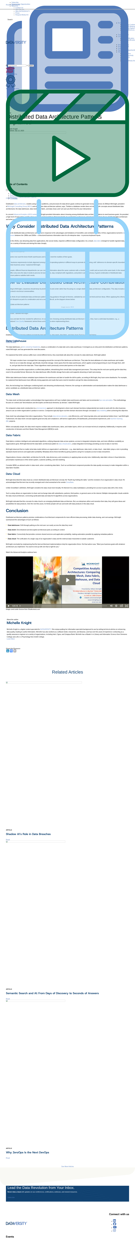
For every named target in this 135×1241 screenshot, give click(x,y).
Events (120, 23)
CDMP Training (11, 198)
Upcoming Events (12, 340)
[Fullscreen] (126, 606)
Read (8, 839)
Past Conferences (128, 30)
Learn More (11, 639)
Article (9, 830)
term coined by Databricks (31, 347)
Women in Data (123, 45)
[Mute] (111, 606)
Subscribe (15, 2)
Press (17, 13)
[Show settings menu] (116, 606)
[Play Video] (8, 606)
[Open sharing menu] (121, 606)
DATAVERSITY (45, 629)
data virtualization (65, 444)
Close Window (11, 342)
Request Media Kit (21, 15)
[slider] (64, 606)
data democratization (60, 416)
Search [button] (31, 65)
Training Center (123, 35)
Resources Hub (123, 46)
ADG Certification (128, 38)
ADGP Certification (12, 89)
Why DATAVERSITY (22, 11)
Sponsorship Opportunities (20, 4)
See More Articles (67, 1166)
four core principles (106, 400)
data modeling (102, 410)
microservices (41, 408)
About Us (14, 6)
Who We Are (19, 9)
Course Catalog (11, 74)
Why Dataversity (127, 55)
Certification (122, 36)
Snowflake (70, 482)
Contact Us (19, 8)
